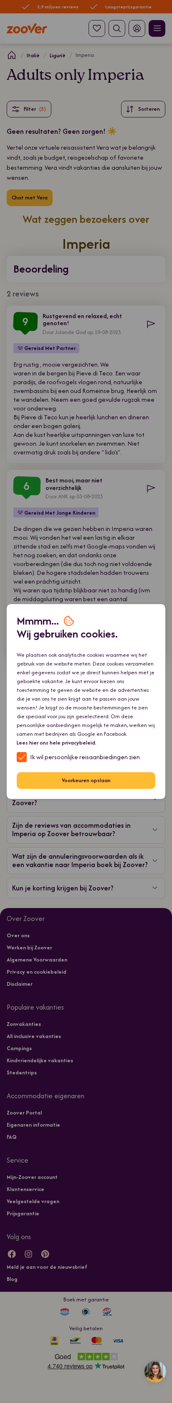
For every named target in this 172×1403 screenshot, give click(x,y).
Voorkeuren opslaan (86, 780)
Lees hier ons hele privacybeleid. (56, 743)
